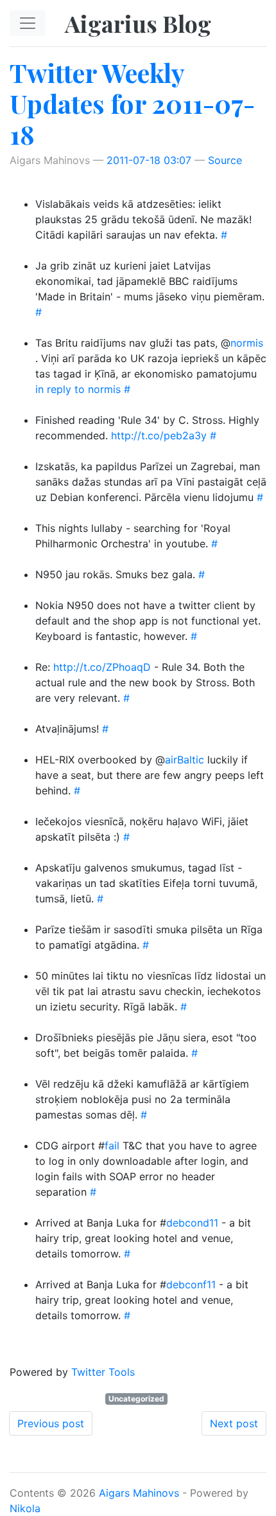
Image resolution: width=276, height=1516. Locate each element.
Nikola (25, 1508)
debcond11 (192, 1222)
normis (246, 342)
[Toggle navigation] (28, 23)
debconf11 (191, 1284)
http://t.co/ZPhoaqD (102, 667)
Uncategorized (136, 1398)
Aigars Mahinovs (139, 1492)
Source (225, 160)
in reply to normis (78, 389)
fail (112, 1145)
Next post (234, 1423)
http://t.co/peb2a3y (159, 435)
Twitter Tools (103, 1371)
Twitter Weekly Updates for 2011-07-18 (132, 103)
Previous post (50, 1423)
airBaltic (184, 759)
